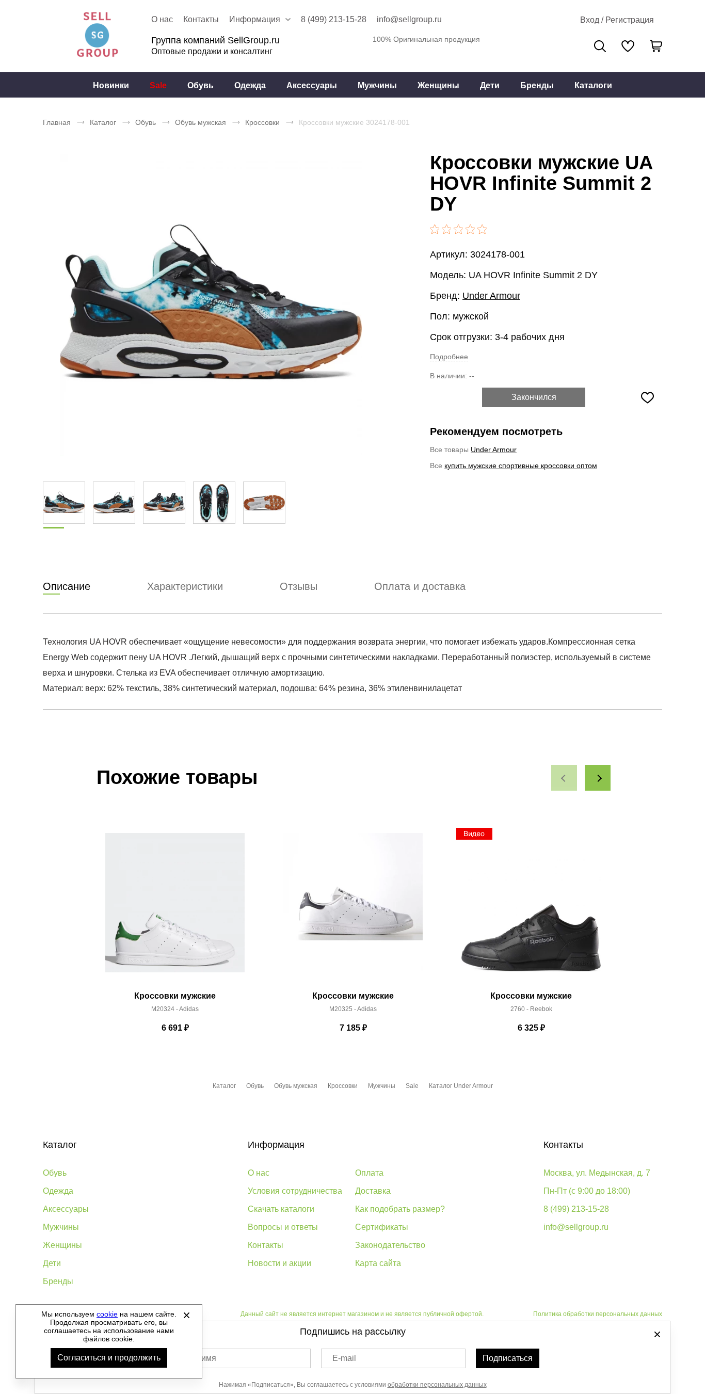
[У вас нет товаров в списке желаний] (627, 46)
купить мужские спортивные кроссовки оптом (520, 465)
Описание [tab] (66, 586)
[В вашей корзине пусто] (656, 46)
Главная (57, 122)
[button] (564, 778)
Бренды (537, 85)
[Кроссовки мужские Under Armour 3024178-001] (210, 304)
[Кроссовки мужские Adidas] (175, 908)
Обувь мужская (200, 122)
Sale (158, 85)
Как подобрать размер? (400, 1209)
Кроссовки (262, 122)
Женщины (438, 85)
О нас (162, 19)
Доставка (373, 1191)
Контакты (201, 19)
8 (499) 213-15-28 (333, 19)
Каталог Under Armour (461, 1085)
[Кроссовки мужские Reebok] (531, 908)
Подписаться (508, 1358)
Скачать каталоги (281, 1209)
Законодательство (390, 1245)
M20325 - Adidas (353, 1009)
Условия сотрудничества (295, 1191)
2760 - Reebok (531, 1009)
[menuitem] (111, 85)
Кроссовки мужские (175, 995)
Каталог (103, 122)
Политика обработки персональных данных (597, 1314)
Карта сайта (378, 1263)
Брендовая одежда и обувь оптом (97, 36)
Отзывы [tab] (298, 586)
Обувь (200, 85)
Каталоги (593, 85)
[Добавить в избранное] (647, 397)
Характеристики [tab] (185, 586)
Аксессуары (311, 85)
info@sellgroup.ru (409, 19)
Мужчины (377, 85)
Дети (490, 85)
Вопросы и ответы (283, 1227)
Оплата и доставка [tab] (420, 586)
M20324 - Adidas (175, 1009)
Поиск (600, 46)
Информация (276, 1145)
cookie (107, 1314)
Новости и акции (279, 1263)
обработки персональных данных (437, 1384)
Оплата (369, 1172)
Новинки (111, 85)
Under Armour (491, 296)
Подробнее (449, 356)
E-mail (344, 1358)
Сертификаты (381, 1227)
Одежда (250, 85)
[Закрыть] (186, 1315)
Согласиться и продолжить (109, 1357)
